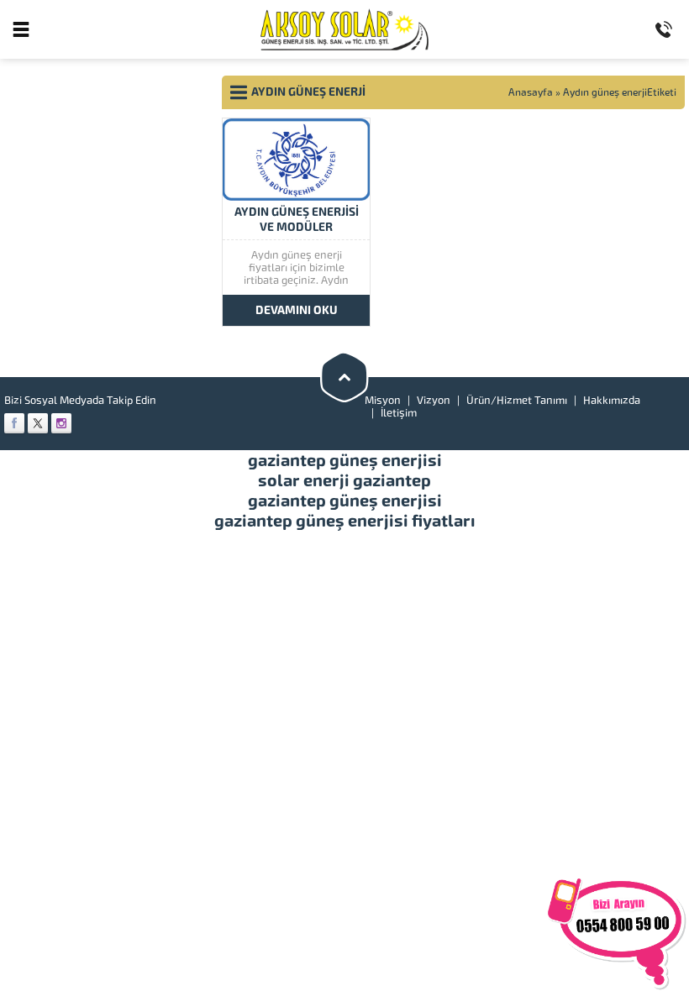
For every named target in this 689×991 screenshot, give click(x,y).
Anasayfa (530, 92)
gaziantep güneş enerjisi (345, 460)
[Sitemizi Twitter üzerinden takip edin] (38, 423)
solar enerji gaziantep (344, 480)
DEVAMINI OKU (296, 310)
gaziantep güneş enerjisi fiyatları (345, 521)
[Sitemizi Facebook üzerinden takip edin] (14, 423)
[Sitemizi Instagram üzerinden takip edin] (61, 423)
